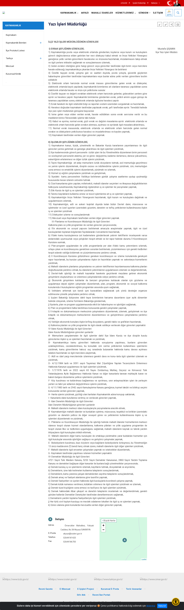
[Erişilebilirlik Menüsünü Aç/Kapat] (176, 602)
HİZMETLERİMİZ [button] (125, 13)
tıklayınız (150, 605)
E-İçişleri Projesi (85, 589)
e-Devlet (124, 3)
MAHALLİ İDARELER (102, 13)
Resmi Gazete (46, 589)
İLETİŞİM (158, 13)
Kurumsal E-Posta (110, 589)
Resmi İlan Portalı (101, 595)
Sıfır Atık (81, 595)
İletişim (59, 519)
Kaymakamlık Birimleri (16, 42)
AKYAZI (85, 13)
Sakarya (154, 3)
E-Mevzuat (65, 589)
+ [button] (103, 525)
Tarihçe (9, 58)
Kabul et (162, 606)
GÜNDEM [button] (143, 13)
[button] (171, 24)
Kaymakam (11, 35)
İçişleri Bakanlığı (139, 3)
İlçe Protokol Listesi (15, 50)
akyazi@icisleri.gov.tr (72, 534)
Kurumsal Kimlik (13, 74)
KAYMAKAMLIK (13, 25)
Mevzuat (10, 66)
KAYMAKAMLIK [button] (68, 13)
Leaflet (144, 559)
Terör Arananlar (134, 589)
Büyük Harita (109, 520)
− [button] (103, 529)
